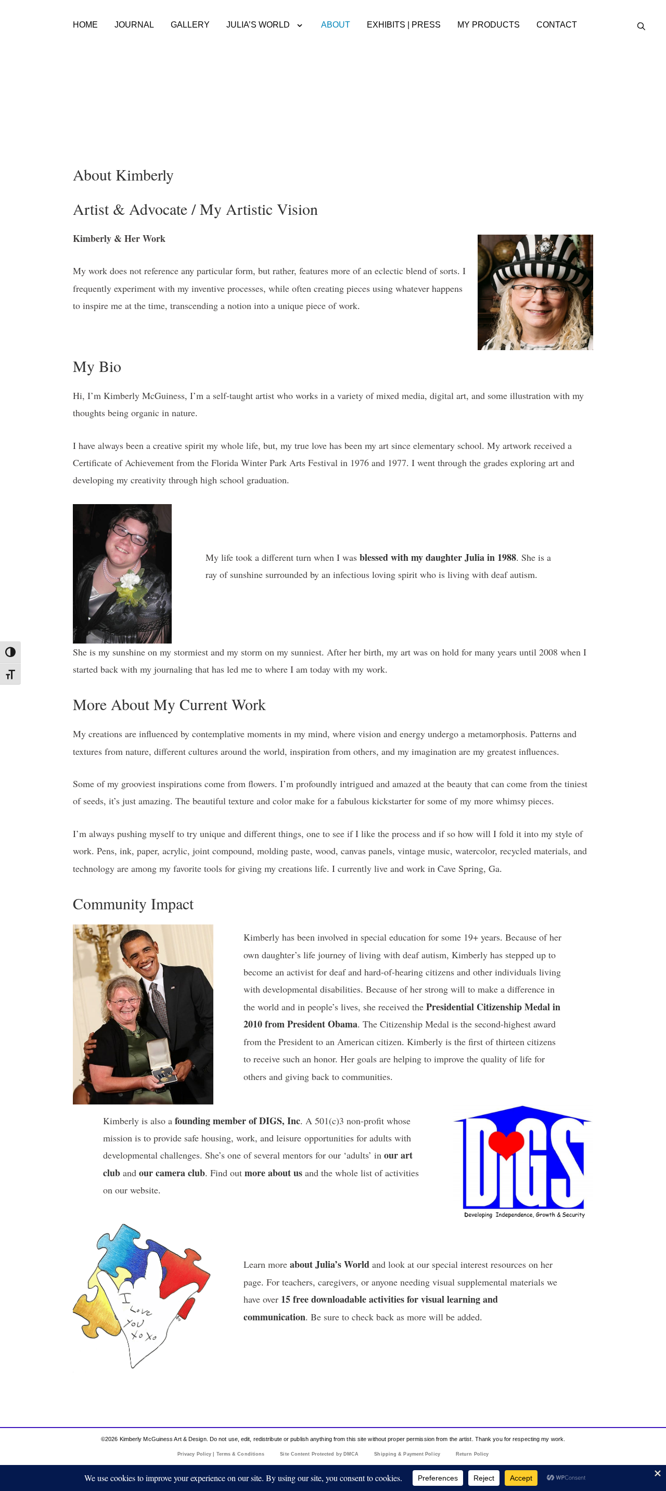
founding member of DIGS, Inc (237, 1120)
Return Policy (472, 1454)
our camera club (172, 1172)
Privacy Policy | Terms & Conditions (221, 1454)
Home (85, 24)
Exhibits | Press (404, 24)
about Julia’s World (329, 1264)
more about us (275, 1172)
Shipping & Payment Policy (407, 1454)
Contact (556, 24)
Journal (134, 24)
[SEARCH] (641, 26)
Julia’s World (258, 24)
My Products (488, 24)
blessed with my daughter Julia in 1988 (438, 557)
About (335, 24)
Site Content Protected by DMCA (319, 1454)
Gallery (190, 24)
